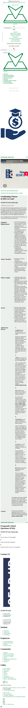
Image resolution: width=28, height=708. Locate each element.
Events (6, 682)
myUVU (15, 24)
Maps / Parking (6, 668)
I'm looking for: (7, 27)
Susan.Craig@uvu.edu (20, 385)
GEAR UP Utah (21, 2)
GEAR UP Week (15, 39)
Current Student (7, 633)
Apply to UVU (15, 5)
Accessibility (6, 676)
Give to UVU (6, 660)
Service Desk (6, 669)
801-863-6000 (6, 613)
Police (4, 672)
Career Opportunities (8, 641)
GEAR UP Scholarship (15, 34)
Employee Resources (8, 643)
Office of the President (8, 655)
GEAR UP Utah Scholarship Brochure (9, 190)
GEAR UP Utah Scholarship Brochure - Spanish (12, 193)
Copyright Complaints (8, 695)
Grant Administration (15, 41)
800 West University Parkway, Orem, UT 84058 (14, 687)
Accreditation (6, 634)
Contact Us (6, 661)
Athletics (5, 652)
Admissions (6, 630)
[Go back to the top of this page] (1, 706)
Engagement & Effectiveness (10, 659)
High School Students (15, 33)
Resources (15, 37)
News (6, 681)
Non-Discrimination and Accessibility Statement (14, 696)
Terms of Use (6, 692)
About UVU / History (8, 656)
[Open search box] (14, 26)
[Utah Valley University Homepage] (10, 2)
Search (5, 675)
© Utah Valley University (9, 690)
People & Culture (7, 645)
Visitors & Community (8, 653)
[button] (14, 1)
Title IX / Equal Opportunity (9, 679)
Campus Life (6, 632)
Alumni (5, 657)
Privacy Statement (7, 694)
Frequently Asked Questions (15, 38)
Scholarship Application (7, 157)
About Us (15, 32)
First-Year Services (15, 35)
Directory (5, 644)
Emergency (6, 671)
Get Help (5, 673)
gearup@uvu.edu (7, 615)
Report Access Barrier (8, 677)
